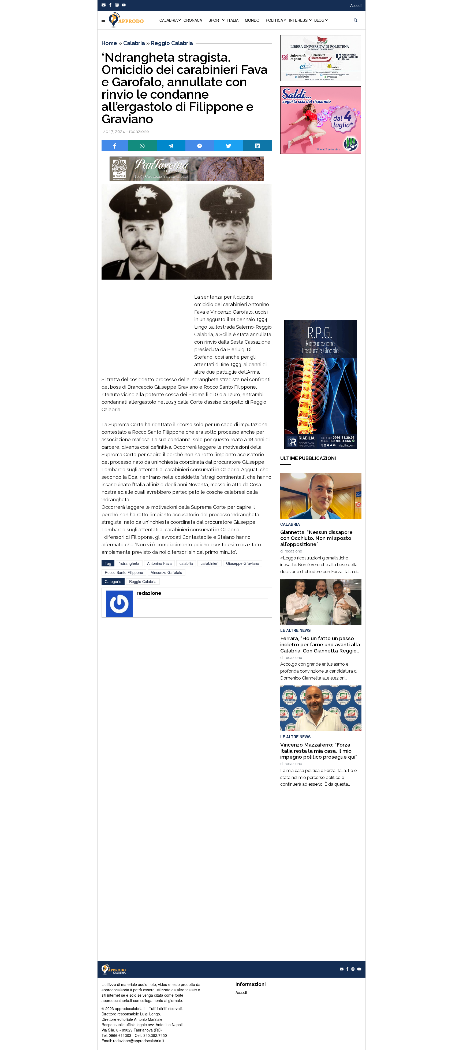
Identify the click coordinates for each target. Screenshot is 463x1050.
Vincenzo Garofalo (166, 572)
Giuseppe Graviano (242, 563)
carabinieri (209, 563)
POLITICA (274, 20)
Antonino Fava (159, 563)
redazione (293, 551)
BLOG (319, 20)
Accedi (355, 5)
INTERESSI (298, 20)
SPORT (214, 20)
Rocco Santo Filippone (124, 572)
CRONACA (193, 20)
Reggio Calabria (172, 43)
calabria (186, 563)
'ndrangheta (129, 563)
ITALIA (232, 20)
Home (109, 43)
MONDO (252, 20)
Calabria (134, 43)
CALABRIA (168, 20)
